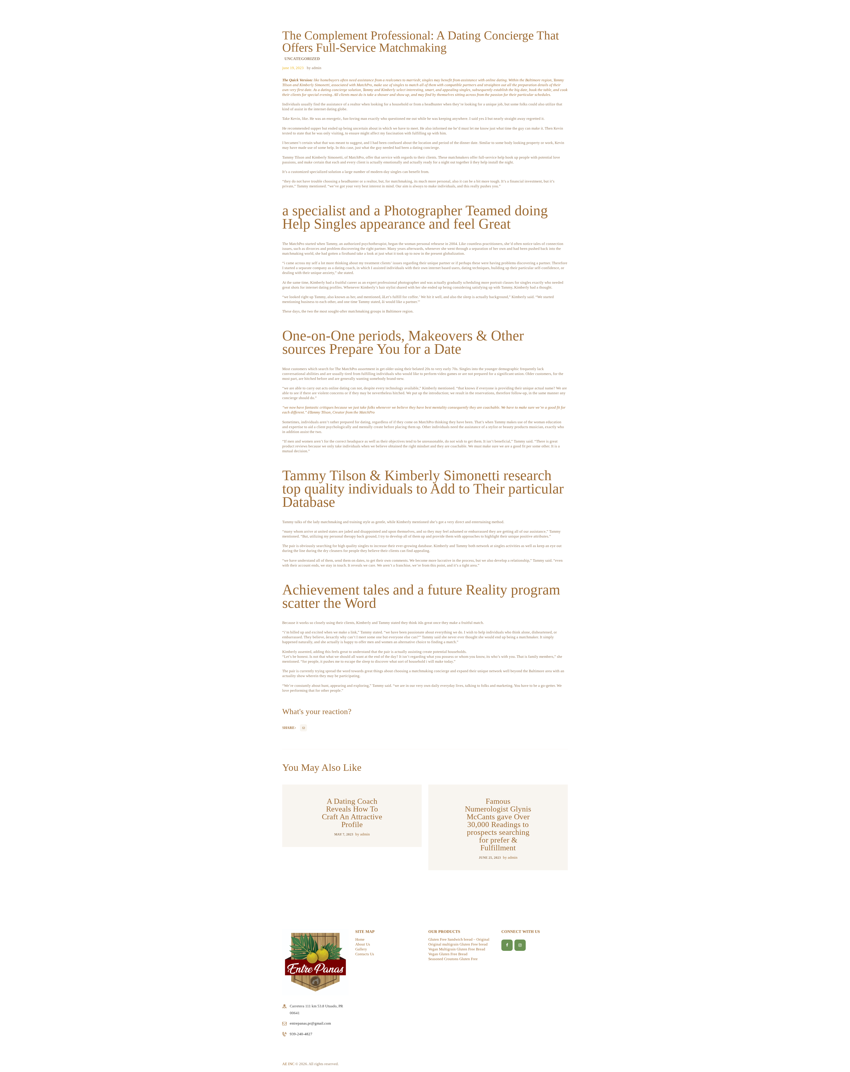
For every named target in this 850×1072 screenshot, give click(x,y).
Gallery (361, 949)
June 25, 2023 (490, 857)
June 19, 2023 (293, 68)
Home (360, 939)
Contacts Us (364, 954)
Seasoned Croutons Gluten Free (453, 959)
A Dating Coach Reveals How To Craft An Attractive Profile (352, 812)
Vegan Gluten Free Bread (448, 954)
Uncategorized (302, 58)
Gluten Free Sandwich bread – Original (458, 939)
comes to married (405, 80)
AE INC (288, 1064)
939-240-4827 (301, 1034)
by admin (314, 68)
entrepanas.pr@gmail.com (310, 1023)
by (362, 834)
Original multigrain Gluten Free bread (458, 944)
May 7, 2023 (343, 834)
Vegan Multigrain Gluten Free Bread (456, 949)
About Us (362, 944)
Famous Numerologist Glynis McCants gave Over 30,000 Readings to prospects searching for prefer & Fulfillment (498, 824)
